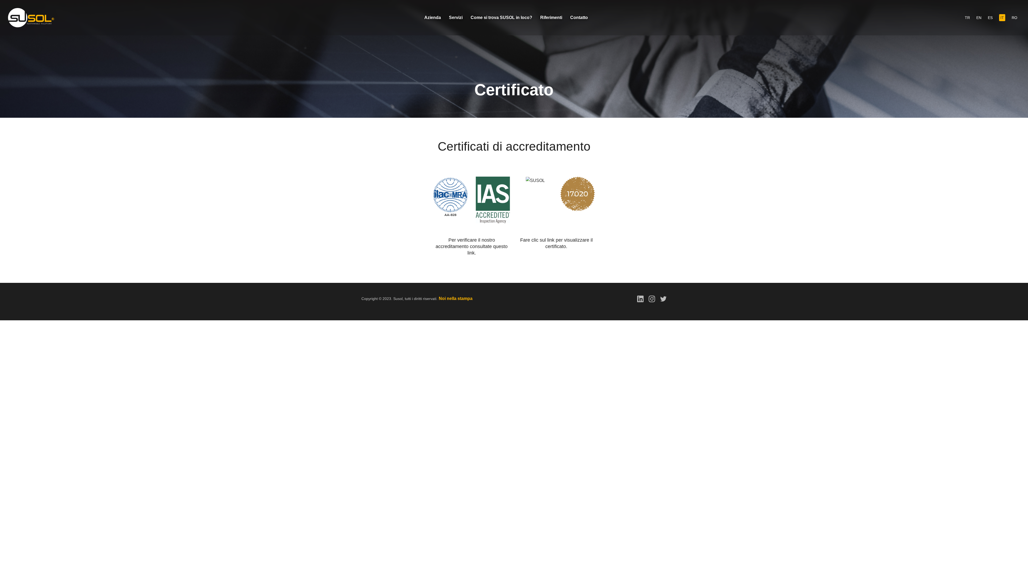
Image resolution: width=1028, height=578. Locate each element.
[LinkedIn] (640, 298)
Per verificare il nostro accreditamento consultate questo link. (472, 246)
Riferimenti (551, 17)
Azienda (432, 17)
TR (967, 18)
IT (1002, 18)
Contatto (579, 17)
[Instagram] (652, 298)
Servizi (456, 17)
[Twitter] (663, 298)
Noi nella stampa (456, 298)
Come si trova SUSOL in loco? (501, 17)
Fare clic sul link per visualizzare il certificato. (556, 243)
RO (1014, 18)
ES (990, 18)
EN (978, 18)
